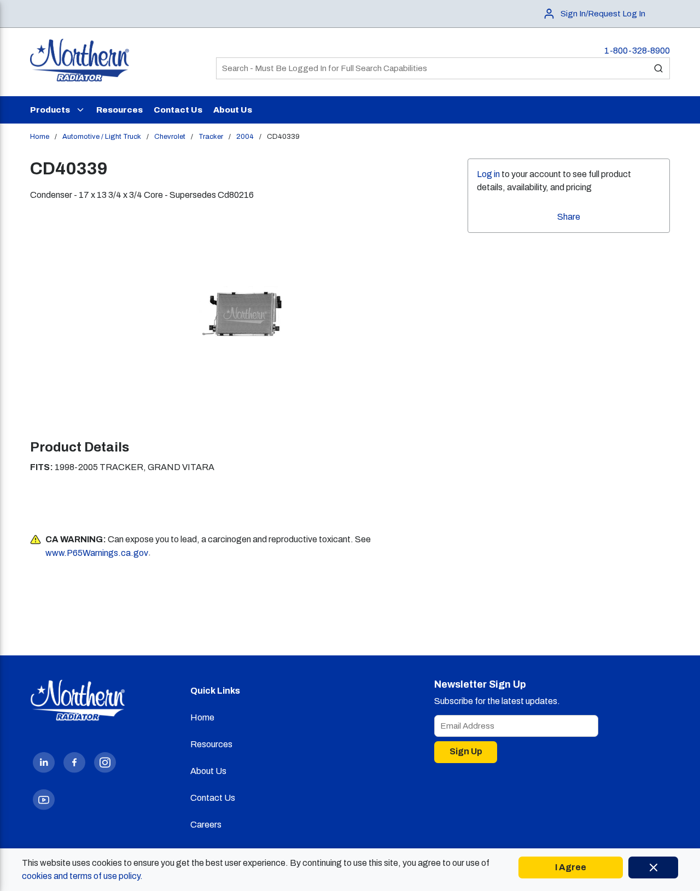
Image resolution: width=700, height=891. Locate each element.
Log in (488, 174)
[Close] (653, 867)
